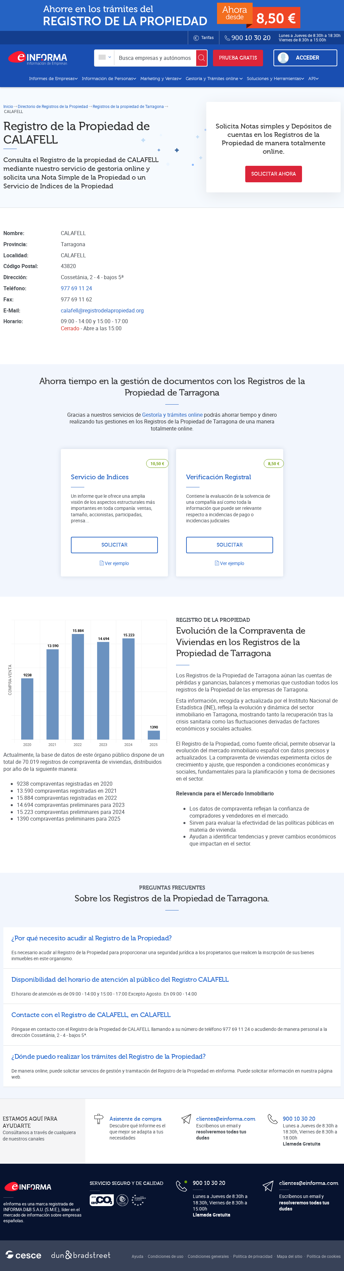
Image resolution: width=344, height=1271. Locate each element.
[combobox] (104, 57)
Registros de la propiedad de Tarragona (128, 106)
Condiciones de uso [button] (165, 1256)
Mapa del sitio (289, 1256)
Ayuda (137, 1256)
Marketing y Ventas (159, 78)
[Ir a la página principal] (40, 57)
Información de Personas (107, 78)
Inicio (8, 106)
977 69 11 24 (76, 288)
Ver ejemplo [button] (116, 563)
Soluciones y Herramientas (274, 78)
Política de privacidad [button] (252, 1256)
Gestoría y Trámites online (213, 78)
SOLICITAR (114, 545)
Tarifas (207, 37)
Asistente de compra (136, 1119)
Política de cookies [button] (324, 1256)
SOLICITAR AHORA (273, 174)
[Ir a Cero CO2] (103, 1200)
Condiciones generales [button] (208, 1256)
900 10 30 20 (299, 1119)
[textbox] (104, 57)
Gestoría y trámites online (172, 414)
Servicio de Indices (99, 477)
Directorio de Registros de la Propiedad (53, 106)
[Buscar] (201, 58)
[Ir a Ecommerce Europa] (140, 1200)
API (311, 78)
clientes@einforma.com (225, 1119)
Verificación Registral (218, 477)
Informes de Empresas (52, 78)
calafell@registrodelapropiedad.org (102, 310)
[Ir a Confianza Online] (124, 1200)
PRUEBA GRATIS (238, 58)
